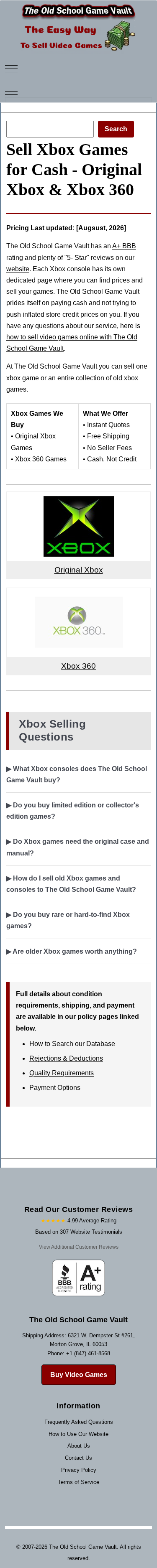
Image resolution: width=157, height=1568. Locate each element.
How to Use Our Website (78, 1434)
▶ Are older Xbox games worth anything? (71, 951)
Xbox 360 (78, 666)
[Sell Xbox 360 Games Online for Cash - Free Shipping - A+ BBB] (79, 597)
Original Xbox (78, 569)
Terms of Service (78, 1482)
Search (116, 128)
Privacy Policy (78, 1470)
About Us (78, 1446)
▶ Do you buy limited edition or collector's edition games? (72, 811)
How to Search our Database (72, 1043)
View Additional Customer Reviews (78, 1247)
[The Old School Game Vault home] (79, 6)
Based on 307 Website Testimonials (78, 1232)
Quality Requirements (61, 1073)
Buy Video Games (78, 1374)
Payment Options (54, 1087)
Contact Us (78, 1458)
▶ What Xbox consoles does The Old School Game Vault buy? (76, 774)
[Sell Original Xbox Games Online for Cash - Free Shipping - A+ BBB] (79, 501)
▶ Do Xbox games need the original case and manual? (77, 847)
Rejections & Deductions (66, 1058)
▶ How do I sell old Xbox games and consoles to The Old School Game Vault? (71, 884)
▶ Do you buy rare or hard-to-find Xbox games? (68, 920)
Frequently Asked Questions (78, 1422)
